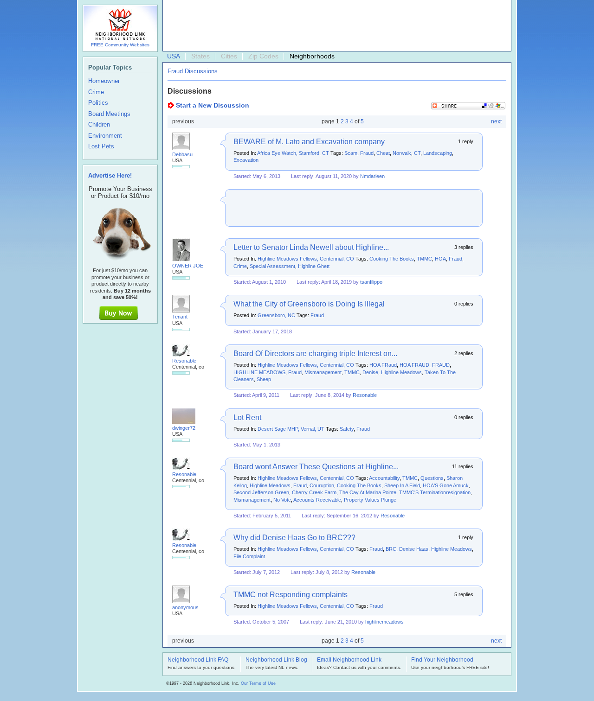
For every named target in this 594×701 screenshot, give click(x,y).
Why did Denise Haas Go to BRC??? (294, 538)
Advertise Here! (110, 175)
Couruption (322, 485)
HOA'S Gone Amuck (446, 485)
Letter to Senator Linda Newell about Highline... (311, 247)
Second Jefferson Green (261, 492)
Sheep (264, 379)
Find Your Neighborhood (442, 660)
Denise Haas (413, 549)
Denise (370, 372)
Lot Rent (247, 417)
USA (173, 56)
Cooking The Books (391, 258)
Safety (347, 429)
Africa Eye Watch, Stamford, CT (293, 153)
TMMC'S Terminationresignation (435, 492)
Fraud (367, 153)
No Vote (282, 500)
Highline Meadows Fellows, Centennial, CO (306, 258)
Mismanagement (323, 372)
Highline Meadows (401, 372)
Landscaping (437, 153)
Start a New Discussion (212, 105)
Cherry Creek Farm (314, 492)
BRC (391, 549)
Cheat (383, 153)
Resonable (184, 360)
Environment (105, 136)
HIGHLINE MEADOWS (259, 372)
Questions (432, 478)
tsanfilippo (371, 282)
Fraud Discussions (193, 71)
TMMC (424, 258)
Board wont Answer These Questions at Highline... (316, 467)
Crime (240, 266)
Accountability (384, 478)
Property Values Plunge (370, 500)
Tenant (179, 316)
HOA (440, 258)
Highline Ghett (313, 266)
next (496, 121)
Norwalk (402, 153)
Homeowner (104, 81)
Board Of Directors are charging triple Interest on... (315, 353)
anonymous (185, 607)
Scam (350, 153)
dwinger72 (183, 428)
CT (417, 153)
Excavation (245, 160)
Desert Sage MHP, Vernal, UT (291, 429)
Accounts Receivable (317, 500)
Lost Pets (101, 146)
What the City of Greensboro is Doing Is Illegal (309, 304)
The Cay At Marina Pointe (367, 492)
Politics (98, 103)
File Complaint (249, 556)
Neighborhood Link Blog (276, 660)
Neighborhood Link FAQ (198, 660)
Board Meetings (109, 114)
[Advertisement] (335, 26)
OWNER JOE (187, 265)
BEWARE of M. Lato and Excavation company (309, 142)
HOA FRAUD (414, 365)
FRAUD (441, 365)
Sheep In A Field (402, 485)
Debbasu (182, 154)
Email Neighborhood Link (349, 660)
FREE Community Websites (120, 44)
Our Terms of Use (258, 683)
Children (99, 124)
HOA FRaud (383, 365)
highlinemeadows (384, 622)
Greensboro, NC (276, 315)
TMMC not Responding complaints (290, 595)
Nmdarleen (372, 176)
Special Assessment (272, 266)
